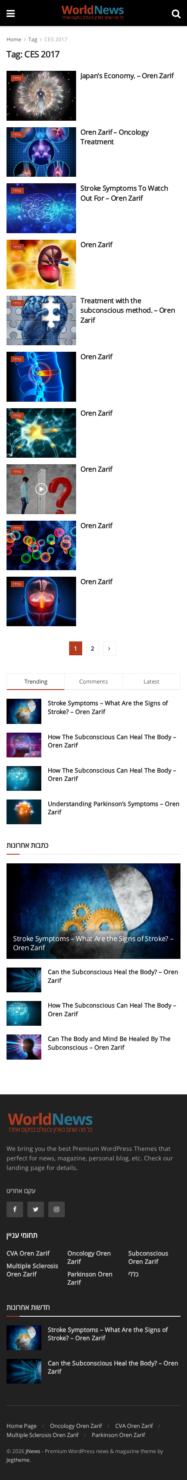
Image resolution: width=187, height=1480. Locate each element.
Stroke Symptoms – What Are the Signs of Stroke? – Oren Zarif (93, 943)
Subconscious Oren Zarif (148, 1257)
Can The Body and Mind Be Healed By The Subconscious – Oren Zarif (109, 1042)
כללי (17, 78)
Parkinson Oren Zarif (90, 1278)
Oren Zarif (96, 244)
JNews (33, 1451)
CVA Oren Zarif (28, 1253)
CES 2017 (55, 39)
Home (14, 39)
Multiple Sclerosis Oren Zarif (32, 1270)
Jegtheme (18, 1459)
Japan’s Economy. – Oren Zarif (127, 75)
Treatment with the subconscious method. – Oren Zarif (127, 310)
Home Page (22, 1426)
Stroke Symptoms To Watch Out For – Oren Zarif (124, 192)
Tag (32, 39)
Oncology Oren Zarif (89, 1257)
